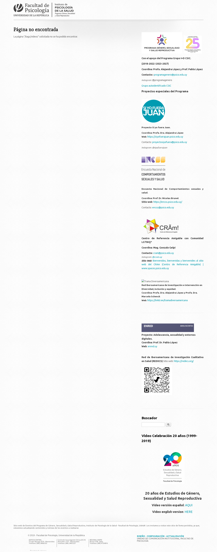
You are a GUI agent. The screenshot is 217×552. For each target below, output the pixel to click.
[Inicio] (108, 10)
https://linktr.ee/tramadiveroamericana (167, 300)
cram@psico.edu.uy (163, 253)
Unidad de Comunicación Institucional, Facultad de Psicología (165, 538)
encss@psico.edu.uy (163, 207)
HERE (189, 511)
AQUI (189, 505)
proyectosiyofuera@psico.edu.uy (169, 142)
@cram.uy (157, 257)
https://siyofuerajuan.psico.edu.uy (165, 136)
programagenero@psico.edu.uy (170, 74)
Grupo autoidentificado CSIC (157, 85)
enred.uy (152, 346)
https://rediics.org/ (184, 361)
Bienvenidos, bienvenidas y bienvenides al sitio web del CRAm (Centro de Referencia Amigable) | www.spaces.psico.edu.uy (172, 264)
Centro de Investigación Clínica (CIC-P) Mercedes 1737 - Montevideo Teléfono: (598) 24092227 (72, 541)
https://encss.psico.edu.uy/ (167, 202)
